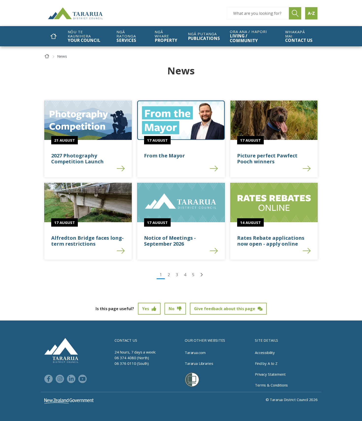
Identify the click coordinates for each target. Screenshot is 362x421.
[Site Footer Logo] (61, 350)
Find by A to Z (266, 363)
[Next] (201, 274)
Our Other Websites (205, 340)
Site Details (266, 340)
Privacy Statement (270, 374)
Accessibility (265, 352)
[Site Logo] (85, 13)
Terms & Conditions (271, 385)
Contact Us (126, 340)
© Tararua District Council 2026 (292, 399)
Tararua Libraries (199, 363)
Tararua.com (195, 352)
